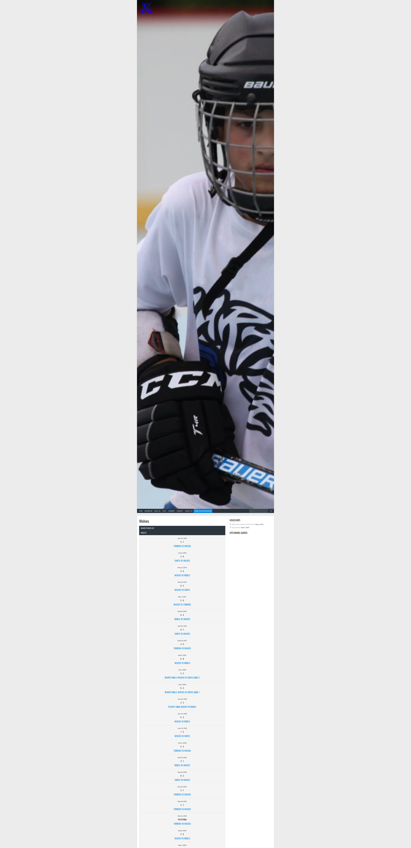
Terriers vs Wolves (182, 648)
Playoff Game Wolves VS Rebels (182, 706)
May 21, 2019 (182, 567)
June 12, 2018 (182, 728)
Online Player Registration (202, 511)
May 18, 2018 (182, 787)
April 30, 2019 (182, 611)
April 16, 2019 (182, 640)
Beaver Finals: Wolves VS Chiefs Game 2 (182, 677)
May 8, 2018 (182, 831)
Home (140, 511)
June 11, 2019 (182, 538)
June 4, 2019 (182, 553)
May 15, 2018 (182, 816)
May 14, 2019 (182, 582)
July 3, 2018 (182, 670)
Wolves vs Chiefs (182, 589)
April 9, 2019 (182, 655)
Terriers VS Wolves (182, 546)
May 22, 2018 (182, 772)
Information (148, 511)
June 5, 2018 (182, 743)
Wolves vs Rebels (182, 575)
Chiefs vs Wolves (182, 560)
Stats (164, 511)
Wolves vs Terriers (182, 604)
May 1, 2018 (182, 845)
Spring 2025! (236, 527)
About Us (157, 511)
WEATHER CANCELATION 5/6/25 (243, 524)
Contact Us (188, 511)
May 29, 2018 (182, 757)
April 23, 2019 (182, 626)
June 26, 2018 (182, 699)
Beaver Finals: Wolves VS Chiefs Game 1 (182, 692)
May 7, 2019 (182, 597)
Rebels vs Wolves (182, 619)
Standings (171, 511)
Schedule (180, 511)
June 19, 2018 (182, 714)
